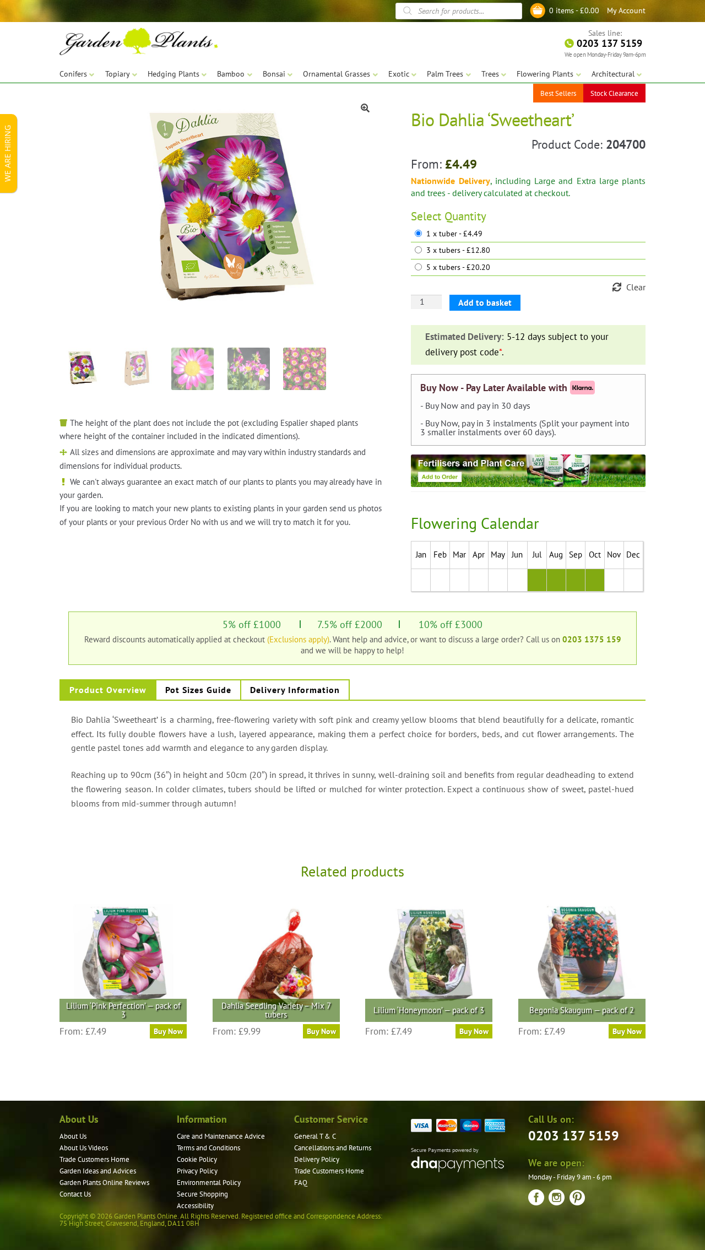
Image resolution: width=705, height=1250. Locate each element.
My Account (626, 10)
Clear (636, 287)
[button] (365, 108)
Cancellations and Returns (332, 1147)
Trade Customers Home (94, 1159)
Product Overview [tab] (108, 689)
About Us (72, 1136)
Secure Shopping (202, 1194)
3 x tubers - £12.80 (458, 250)
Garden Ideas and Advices (97, 1171)
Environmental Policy (209, 1182)
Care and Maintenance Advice (221, 1136)
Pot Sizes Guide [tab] (198, 689)
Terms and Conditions (208, 1147)
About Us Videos (83, 1147)
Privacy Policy (197, 1171)
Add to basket (485, 302)
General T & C (315, 1136)
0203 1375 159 (591, 639)
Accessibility (195, 1205)
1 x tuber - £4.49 (454, 234)
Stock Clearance (614, 93)
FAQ (300, 1182)
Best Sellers (558, 93)
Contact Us (75, 1194)
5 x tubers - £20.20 (458, 267)
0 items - (574, 10)
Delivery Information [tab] (295, 689)
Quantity (465, 216)
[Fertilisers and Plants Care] (528, 471)
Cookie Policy (197, 1159)
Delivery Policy (316, 1159)
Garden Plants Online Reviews (104, 1182)
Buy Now (168, 1031)
